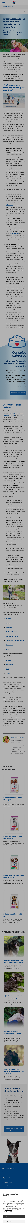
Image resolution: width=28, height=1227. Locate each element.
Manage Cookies (8, 1221)
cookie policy (8, 1211)
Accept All (7, 1216)
